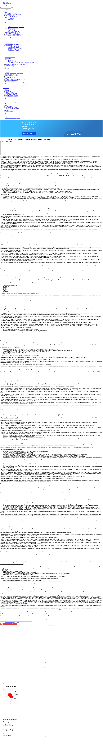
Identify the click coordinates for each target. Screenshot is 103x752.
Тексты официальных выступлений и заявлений (15, 64)
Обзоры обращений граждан (11, 114)
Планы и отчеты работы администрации (16, 27)
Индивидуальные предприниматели (15, 48)
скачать (9, 719)
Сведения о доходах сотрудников (12, 33)
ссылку (18, 622)
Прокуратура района (9, 15)
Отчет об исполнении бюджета (11, 102)
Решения (7, 90)
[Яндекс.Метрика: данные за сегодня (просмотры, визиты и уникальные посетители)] (7, 735)
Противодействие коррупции (9, 77)
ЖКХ (6, 17)
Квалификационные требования (14, 37)
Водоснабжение (11, 18)
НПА (6, 78)
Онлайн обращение (7, 3)
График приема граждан (10, 113)
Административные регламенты (11, 95)
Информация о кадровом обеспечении (13, 35)
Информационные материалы (14, 49)
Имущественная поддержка (13, 47)
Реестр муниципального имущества (12, 32)
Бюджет (4, 99)
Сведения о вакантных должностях (15, 39)
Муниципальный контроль (13, 46)
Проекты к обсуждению (10, 92)
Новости (4, 1)
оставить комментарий (9, 622)
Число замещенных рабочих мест (14, 52)
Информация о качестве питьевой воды (13, 14)
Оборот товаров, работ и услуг (14, 50)
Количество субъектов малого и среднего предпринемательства (21, 55)
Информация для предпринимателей (15, 53)
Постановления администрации (11, 96)
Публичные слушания (9, 98)
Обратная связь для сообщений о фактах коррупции (15, 85)
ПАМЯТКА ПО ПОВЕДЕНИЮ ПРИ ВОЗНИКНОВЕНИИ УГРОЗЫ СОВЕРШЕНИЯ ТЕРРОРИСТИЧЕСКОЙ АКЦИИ (26, 619)
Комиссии (7, 59)
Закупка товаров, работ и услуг (14, 51)
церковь (35, 376)
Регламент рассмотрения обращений (12, 118)
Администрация (6, 21)
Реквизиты (7, 23)
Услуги (6, 105)
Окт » (7, 734)
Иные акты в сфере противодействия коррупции (15, 79)
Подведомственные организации (12, 44)
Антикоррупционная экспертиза (11, 80)
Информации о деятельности (11, 26)
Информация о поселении (10, 13)
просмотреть (14, 719)
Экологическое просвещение (11, 16)
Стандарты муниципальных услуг (12, 108)
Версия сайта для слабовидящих (10, 623)
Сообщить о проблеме (28, 133)
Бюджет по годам (8, 100)
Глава (6, 22)
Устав (6, 89)
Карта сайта (5, 5)
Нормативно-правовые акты (11, 107)
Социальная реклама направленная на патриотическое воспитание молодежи (16, 621)
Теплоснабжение (11, 19)
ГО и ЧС (7, 68)
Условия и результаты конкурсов (14, 38)
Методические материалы (10, 81)
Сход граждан (8, 58)
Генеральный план (11, 29)
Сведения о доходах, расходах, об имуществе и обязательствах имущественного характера (23, 83)
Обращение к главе (9, 111)
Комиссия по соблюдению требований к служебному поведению (21, 62)
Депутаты (7, 72)
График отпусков (8, 24)
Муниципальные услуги (8, 104)
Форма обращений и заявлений (11, 115)
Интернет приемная (9, 112)
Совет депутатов (6, 70)
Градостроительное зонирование (12, 28)
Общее (4, 11)
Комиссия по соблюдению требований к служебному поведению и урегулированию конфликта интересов (27, 84)
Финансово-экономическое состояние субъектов (17, 54)
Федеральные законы (9, 97)
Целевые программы (9, 65)
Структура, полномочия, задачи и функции (14, 34)
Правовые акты (6, 88)
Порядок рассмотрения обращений (12, 116)
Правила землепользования (13, 31)
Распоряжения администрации (11, 94)
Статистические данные (10, 57)
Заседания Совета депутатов (11, 74)
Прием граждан (6, 110)
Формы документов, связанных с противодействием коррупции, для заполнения (21, 82)
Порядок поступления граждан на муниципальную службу (20, 41)
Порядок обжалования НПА (11, 93)
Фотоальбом (5, 2)
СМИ (6, 12)
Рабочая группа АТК (12, 60)
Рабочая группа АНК (12, 61)
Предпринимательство (9, 45)
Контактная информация (13, 36)
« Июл (4, 734)
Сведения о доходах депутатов (11, 75)
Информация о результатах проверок (12, 67)
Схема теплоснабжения (12, 30)
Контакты (5, 4)
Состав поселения (9, 43)
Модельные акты (8, 91)
